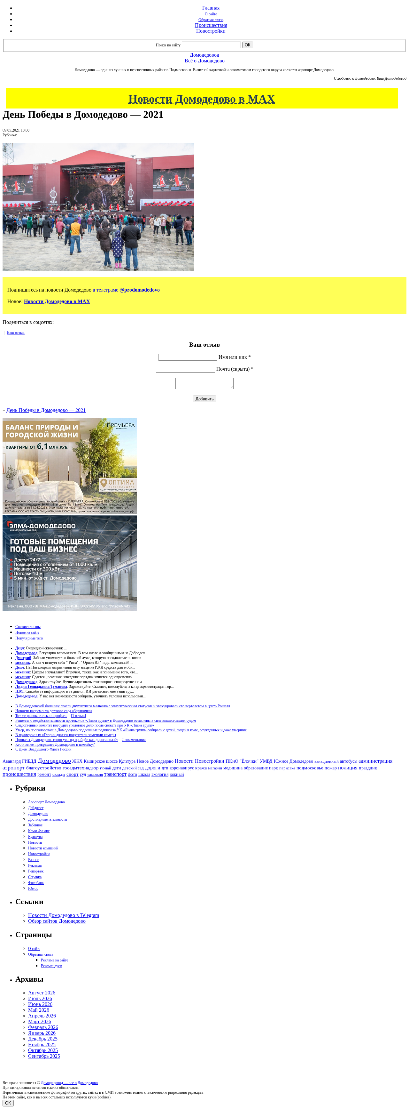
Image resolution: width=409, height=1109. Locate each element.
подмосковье (310, 767)
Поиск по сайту (168, 45)
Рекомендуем (51, 966)
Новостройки (211, 31)
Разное (33, 859)
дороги (152, 767)
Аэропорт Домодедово (46, 802)
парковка (287, 768)
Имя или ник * (235, 357)
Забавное (35, 825)
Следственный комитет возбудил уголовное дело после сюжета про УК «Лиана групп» (84, 725)
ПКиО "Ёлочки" (242, 761)
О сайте (211, 14)
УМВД (266, 761)
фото (132, 774)
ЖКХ (77, 761)
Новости (184, 761)
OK (8, 1103)
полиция (348, 768)
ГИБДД (29, 761)
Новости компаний (43, 848)
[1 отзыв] (78, 715)
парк (273, 767)
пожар (331, 768)
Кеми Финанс (39, 831)
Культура (127, 761)
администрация (375, 761)
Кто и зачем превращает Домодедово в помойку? (55, 744)
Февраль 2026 (43, 1027)
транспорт (115, 774)
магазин (215, 768)
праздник (368, 767)
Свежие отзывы (28, 626)
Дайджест (35, 808)
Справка (35, 877)
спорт (72, 774)
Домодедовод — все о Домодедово (69, 1083)
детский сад (133, 768)
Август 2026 (41, 992)
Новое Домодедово (155, 761)
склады (58, 774)
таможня (95, 774)
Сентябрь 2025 (44, 1056)
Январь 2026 (42, 1033)
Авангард (12, 761)
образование (256, 768)
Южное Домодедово (293, 761)
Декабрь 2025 (43, 1038)
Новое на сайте (27, 632)
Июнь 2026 (40, 1004)
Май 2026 (38, 1010)
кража (201, 768)
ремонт (44, 774)
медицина (233, 768)
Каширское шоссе (101, 761)
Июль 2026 (40, 998)
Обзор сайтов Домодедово (57, 921)
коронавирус (182, 768)
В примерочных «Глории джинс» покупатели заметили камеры (65, 735)
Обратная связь (210, 20)
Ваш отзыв (16, 332)
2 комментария (134, 739)
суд (83, 774)
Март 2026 (39, 1021)
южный (177, 774)
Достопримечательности (47, 819)
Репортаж (35, 871)
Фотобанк (36, 882)
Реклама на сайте (54, 960)
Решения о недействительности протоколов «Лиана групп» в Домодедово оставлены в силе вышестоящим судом (105, 720)
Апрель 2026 (42, 1015)
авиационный (326, 761)
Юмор (33, 888)
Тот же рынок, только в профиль (41, 715)
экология (159, 774)
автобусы (348, 761)
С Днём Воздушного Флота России (43, 749)
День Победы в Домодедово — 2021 (46, 410)
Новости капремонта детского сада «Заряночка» (53, 711)
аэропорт (14, 767)
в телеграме (126, 290)
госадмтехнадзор (81, 767)
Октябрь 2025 (43, 1050)
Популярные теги (29, 638)
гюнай (105, 768)
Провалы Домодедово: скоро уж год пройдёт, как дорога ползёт (66, 739)
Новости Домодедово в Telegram (63, 915)
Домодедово (54, 760)
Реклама (35, 865)
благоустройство (43, 767)
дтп (165, 767)
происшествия (19, 774)
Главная (211, 8)
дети (116, 767)
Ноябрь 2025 (42, 1044)
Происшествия (211, 25)
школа (144, 774)
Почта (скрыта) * (234, 369)
